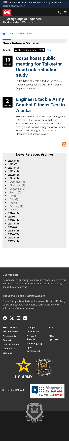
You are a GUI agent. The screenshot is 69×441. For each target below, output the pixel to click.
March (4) (15, 202)
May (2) (14, 199)
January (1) (15, 209)
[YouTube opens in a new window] (18, 318)
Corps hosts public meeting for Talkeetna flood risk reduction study (39, 67)
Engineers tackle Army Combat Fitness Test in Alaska (40, 105)
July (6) (13, 195)
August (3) (15, 192)
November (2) (17, 185)
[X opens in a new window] (12, 318)
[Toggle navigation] (63, 12)
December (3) (17, 181)
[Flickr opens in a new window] (25, 318)
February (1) (16, 206)
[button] (16, 6)
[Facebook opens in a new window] (5, 318)
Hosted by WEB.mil (13, 390)
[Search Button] (58, 12)
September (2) (17, 188)
